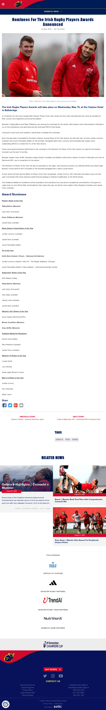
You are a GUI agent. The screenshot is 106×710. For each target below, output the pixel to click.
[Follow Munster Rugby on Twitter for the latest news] (45, 677)
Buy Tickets (51, 669)
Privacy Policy (48, 704)
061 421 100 (78, 695)
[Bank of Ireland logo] (53, 564)
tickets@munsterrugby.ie (78, 687)
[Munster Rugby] (8, 656)
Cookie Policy (58, 704)
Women (75, 439)
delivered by (48, 707)
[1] (53, 644)
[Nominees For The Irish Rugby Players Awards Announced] (4, 405)
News (68, 439)
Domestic (59, 439)
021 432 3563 (78, 692)
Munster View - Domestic (30, 508)
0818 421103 (78, 690)
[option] (53, 601)
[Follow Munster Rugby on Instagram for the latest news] (53, 677)
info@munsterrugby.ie (78, 685)
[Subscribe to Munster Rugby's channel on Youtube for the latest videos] (61, 677)
